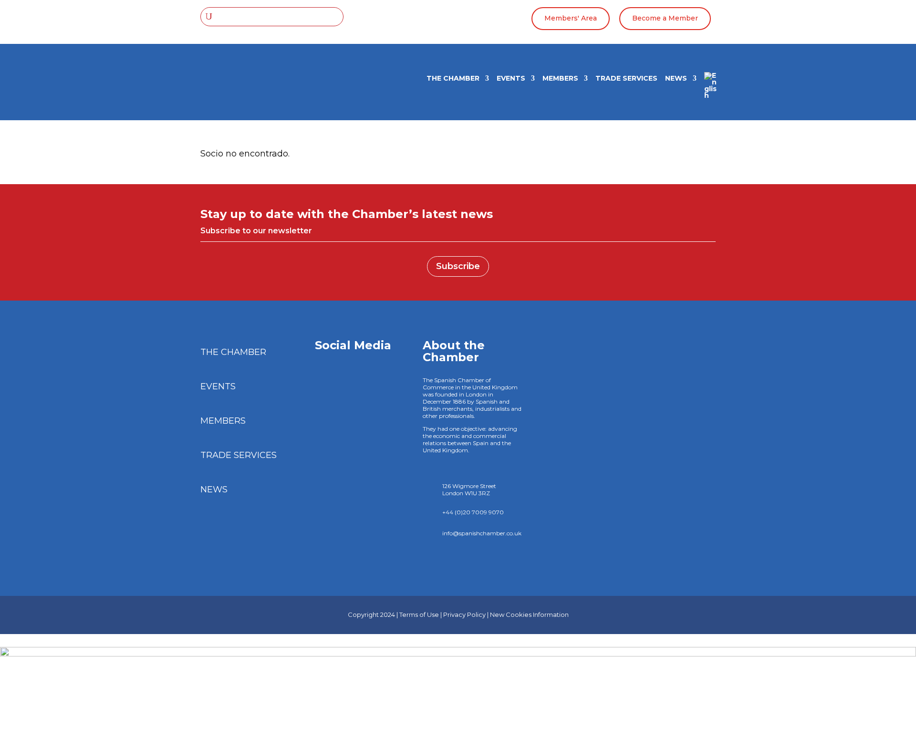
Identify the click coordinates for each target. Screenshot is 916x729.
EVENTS (511, 79)
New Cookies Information (529, 614)
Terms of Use (419, 614)
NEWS (676, 79)
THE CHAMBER (453, 79)
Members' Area (570, 18)
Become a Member (665, 18)
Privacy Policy (464, 614)
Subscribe (458, 266)
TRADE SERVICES (626, 79)
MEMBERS (560, 79)
